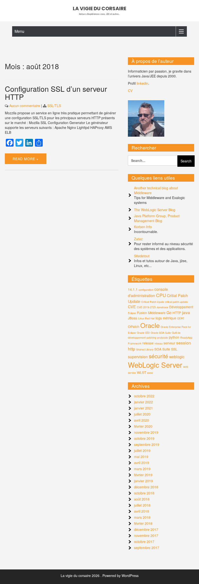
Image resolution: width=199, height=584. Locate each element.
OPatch (133, 326)
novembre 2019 (146, 432)
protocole (162, 337)
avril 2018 (141, 511)
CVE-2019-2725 (146, 307)
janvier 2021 (143, 408)
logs (159, 318)
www (150, 373)
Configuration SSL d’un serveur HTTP (56, 92)
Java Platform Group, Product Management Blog (157, 218)
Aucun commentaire (24, 105)
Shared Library (144, 349)
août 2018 (141, 499)
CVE (132, 306)
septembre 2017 (146, 547)
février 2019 (143, 474)
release (148, 343)
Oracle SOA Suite (161, 332)
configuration (146, 290)
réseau (159, 343)
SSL (174, 349)
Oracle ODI (143, 332)
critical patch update (176, 302)
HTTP (177, 312)
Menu (19, 31)
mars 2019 (142, 468)
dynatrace (162, 307)
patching (151, 337)
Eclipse (132, 313)
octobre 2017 (144, 541)
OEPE (180, 318)
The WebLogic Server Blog (154, 209)
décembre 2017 (146, 529)
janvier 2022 (143, 402)
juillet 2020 (142, 414)
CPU (161, 295)
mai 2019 (141, 456)
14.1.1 (133, 289)
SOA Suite (162, 349)
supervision (138, 356)
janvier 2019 (143, 480)
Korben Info (143, 226)
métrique (169, 318)
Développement (181, 306)
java (186, 312)
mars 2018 (142, 517)
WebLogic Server (155, 364)
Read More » (26, 158)
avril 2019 (141, 462)
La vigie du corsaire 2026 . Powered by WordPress (100, 575)
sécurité (158, 356)
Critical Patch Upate (152, 302)
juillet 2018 (142, 505)
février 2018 (143, 523)
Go (169, 312)
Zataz (138, 238)
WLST (141, 372)
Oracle (150, 325)
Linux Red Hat (146, 318)
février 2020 (143, 426)
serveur (169, 343)
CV (130, 90)
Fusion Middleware (151, 312)
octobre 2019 (144, 438)
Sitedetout (141, 255)
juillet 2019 (142, 450)
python (174, 337)
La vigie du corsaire (99, 8)
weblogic (176, 356)
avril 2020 (141, 420)
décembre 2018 (146, 486)
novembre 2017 (146, 535)
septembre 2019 (146, 444)
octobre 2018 (144, 493)
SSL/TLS (54, 105)
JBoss (132, 318)
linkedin (142, 83)
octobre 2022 (144, 395)
